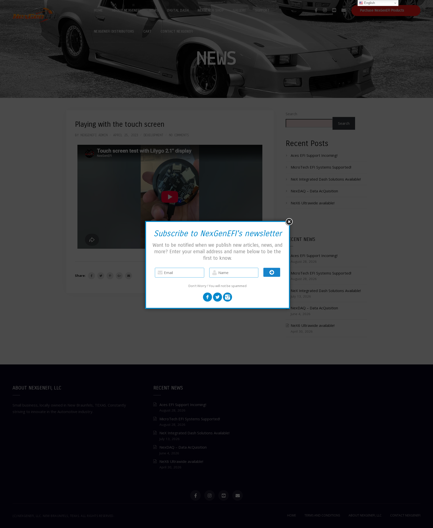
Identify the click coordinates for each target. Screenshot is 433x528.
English (369, 3)
